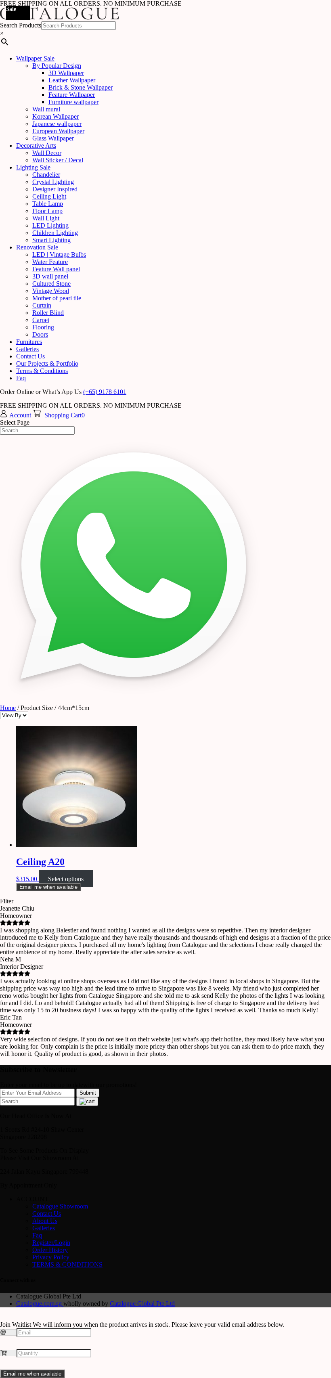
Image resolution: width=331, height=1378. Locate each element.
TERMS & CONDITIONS (67, 1264)
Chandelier (46, 174)
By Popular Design (56, 65)
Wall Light (45, 218)
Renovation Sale (37, 247)
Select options (66, 878)
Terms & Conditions (42, 370)
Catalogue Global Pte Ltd (142, 1303)
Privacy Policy (50, 1257)
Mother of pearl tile (56, 298)
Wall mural (46, 109)
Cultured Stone (51, 283)
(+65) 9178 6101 (104, 391)
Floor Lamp (47, 210)
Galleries (27, 349)
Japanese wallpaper (57, 123)
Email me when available (48, 887)
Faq (21, 378)
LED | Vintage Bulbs (59, 254)
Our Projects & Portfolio (47, 363)
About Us (44, 1220)
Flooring (43, 327)
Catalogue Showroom (60, 1206)
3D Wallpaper (66, 72)
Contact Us (30, 356)
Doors (40, 334)
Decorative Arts (36, 145)
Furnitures (29, 341)
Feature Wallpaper (71, 94)
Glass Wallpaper (53, 138)
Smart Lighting (51, 240)
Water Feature (50, 261)
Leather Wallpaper (71, 80)
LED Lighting (50, 225)
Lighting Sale (33, 167)
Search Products (20, 25)
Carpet (40, 319)
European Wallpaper (58, 131)
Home (8, 707)
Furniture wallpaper (73, 101)
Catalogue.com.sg (39, 1303)
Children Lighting (55, 232)
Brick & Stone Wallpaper (80, 87)
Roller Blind (48, 312)
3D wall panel (50, 276)
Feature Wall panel (56, 269)
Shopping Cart (63, 415)
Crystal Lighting (53, 181)
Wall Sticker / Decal (57, 160)
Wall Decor (46, 152)
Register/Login (51, 1242)
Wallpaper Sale (35, 58)
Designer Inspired (55, 189)
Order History (50, 1249)
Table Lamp (47, 203)
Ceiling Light (49, 196)
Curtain (41, 305)
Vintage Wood (50, 290)
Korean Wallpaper (55, 116)
